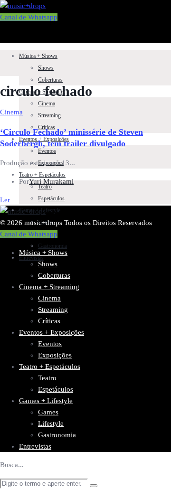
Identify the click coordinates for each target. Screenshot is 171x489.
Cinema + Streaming (49, 287)
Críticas (49, 321)
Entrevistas (31, 257)
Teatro (47, 378)
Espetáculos (51, 198)
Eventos (47, 151)
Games (48, 412)
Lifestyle (51, 423)
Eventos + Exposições (51, 332)
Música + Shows (38, 56)
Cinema (46, 103)
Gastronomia (52, 246)
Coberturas (50, 79)
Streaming (49, 115)
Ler (5, 200)
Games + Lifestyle (46, 400)
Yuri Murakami (51, 181)
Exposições (55, 355)
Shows (46, 68)
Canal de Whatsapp (28, 17)
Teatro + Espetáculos (42, 174)
